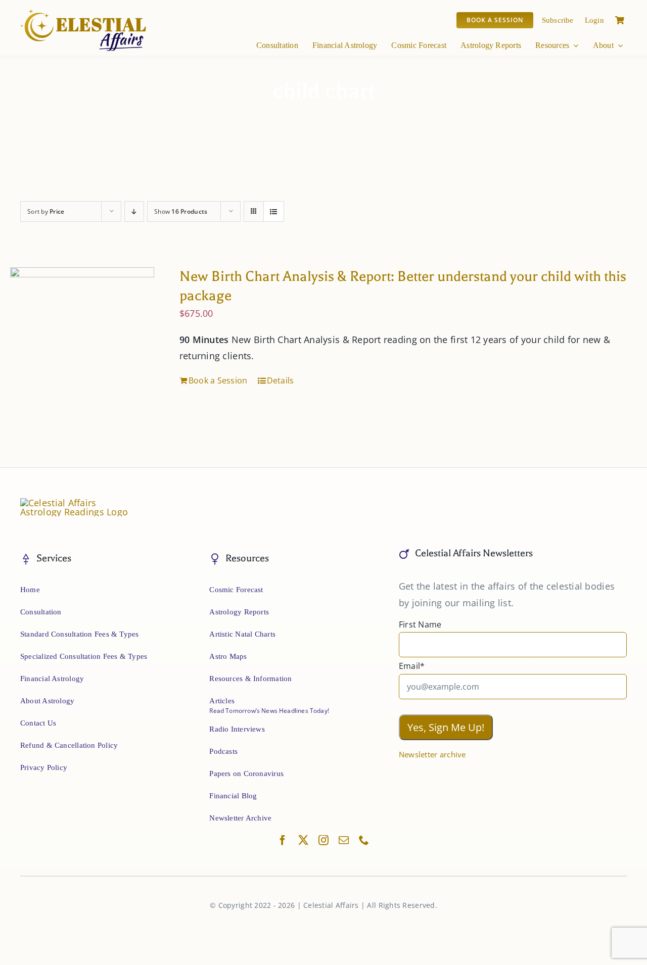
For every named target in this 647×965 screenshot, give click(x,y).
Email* (412, 665)
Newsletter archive (432, 754)
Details (280, 380)
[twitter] (303, 840)
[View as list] (274, 211)
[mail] (344, 840)
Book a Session (218, 380)
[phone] (364, 840)
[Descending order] (134, 211)
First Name (420, 624)
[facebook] (283, 840)
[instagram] (323, 840)
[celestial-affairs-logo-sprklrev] (84, 13)
